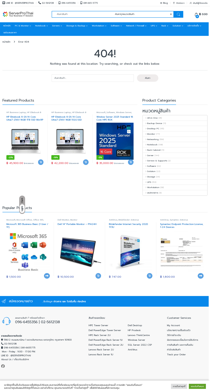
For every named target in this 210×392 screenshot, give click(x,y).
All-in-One (152, 117)
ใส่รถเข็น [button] (41, 167)
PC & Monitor (22, 25)
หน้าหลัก (7, 25)
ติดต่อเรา (180, 3)
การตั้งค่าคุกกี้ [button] (179, 386)
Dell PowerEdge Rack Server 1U (106, 340)
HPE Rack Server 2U (99, 335)
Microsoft (100, 112)
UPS (153, 25)
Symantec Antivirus (179, 219)
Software (115, 25)
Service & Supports (157, 160)
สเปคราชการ (152, 192)
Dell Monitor (63, 219)
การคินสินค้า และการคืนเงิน (180, 345)
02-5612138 (48, 3)
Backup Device (154, 123)
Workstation (98, 25)
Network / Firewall (135, 25)
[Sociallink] (3, 366)
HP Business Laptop (16, 112)
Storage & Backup (75, 25)
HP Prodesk (134, 330)
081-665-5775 (90, 3)
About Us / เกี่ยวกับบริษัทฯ (15, 359)
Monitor (151, 133)
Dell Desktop (135, 325)
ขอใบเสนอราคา (10, 32)
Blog (165, 3)
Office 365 (38, 219)
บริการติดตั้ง (193, 25)
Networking (152, 139)
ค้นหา (147, 78)
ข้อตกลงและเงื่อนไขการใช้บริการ (182, 340)
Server (150, 155)
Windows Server (123, 112)
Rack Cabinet (153, 150)
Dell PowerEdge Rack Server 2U (106, 345)
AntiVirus (113, 219)
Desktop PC (153, 128)
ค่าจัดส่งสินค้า (174, 349)
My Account (173, 325)
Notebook (40, 25)
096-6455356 (69, 3)
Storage (151, 176)
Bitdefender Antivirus (128, 219)
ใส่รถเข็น (47, 281)
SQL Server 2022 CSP (140, 345)
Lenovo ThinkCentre (139, 335)
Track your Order (176, 354)
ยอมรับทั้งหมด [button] (197, 386)
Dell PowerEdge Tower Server (105, 330)
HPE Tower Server (98, 325)
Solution (177, 25)
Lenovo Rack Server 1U (101, 354)
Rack (163, 25)
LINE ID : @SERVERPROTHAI (20, 3)
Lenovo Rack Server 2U (101, 349)
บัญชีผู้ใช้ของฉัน (200, 3)
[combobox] (82, 14)
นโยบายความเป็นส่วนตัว (178, 330)
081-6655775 (28, 347)
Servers (56, 25)
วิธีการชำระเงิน (174, 335)
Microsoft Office (24, 219)
